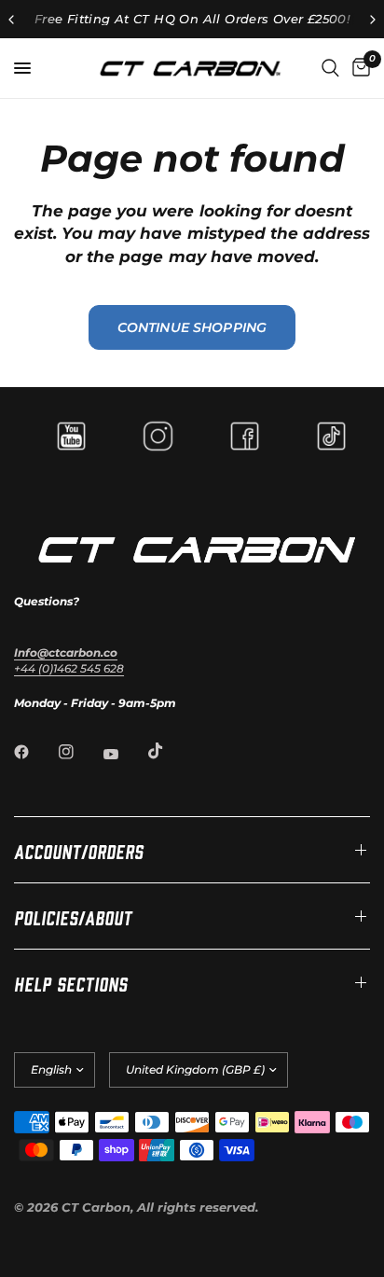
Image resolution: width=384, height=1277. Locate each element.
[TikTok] (168, 750)
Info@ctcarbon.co (65, 652)
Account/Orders (79, 850)
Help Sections (71, 982)
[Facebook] (34, 751)
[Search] (330, 68)
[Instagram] (79, 751)
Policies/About (73, 916)
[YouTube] (123, 753)
